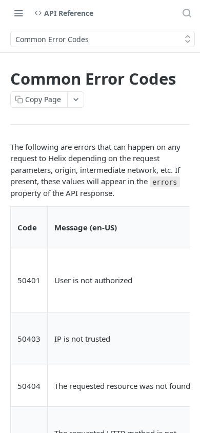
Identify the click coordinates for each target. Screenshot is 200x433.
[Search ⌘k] (186, 13)
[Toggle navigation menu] (18, 13)
